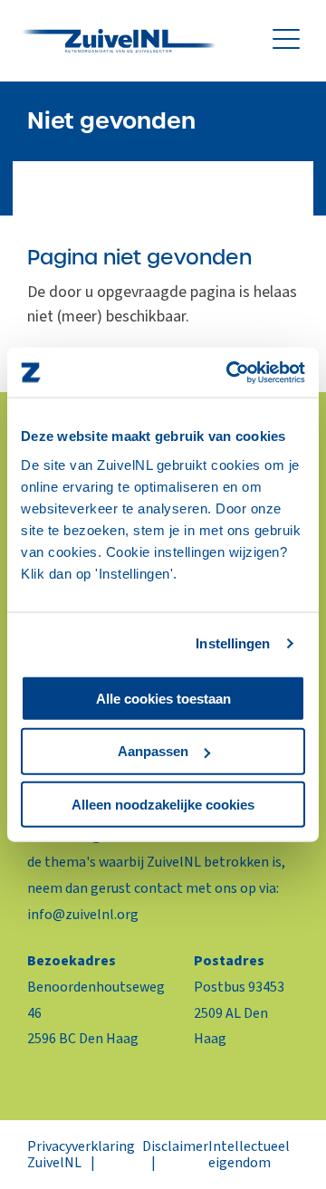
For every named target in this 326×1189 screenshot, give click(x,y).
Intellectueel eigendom (249, 1154)
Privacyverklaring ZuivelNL (81, 1154)
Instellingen (233, 643)
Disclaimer (175, 1146)
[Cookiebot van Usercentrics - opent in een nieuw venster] (230, 372)
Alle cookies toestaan (163, 697)
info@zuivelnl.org (83, 915)
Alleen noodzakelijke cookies (163, 804)
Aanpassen (153, 751)
